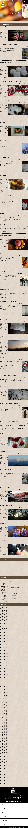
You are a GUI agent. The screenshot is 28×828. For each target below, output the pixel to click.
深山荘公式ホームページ (8, 824)
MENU (25, 1)
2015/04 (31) (4, 728)
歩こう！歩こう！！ (5, 140)
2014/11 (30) (4, 735)
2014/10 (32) (4, 737)
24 (16, 571)
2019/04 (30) (4, 656)
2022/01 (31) (4, 607)
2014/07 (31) (4, 741)
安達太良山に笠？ (5, 451)
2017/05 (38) (4, 690)
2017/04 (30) (4, 692)
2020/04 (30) (4, 638)
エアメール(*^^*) (5, 319)
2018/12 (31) (4, 662)
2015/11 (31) (4, 717)
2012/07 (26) (4, 777)
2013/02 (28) (4, 767)
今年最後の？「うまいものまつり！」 (10, 44)
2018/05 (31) (4, 673)
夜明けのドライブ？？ (6, 337)
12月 (1, 433)
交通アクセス (5, 820)
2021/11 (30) (4, 610)
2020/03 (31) (4, 640)
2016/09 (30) (4, 702)
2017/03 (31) (4, 693)
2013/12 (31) (4, 752)
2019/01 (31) (4, 661)
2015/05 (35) (4, 726)
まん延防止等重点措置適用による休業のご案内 (12, 587)
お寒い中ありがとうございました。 (9, 593)
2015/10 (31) (4, 719)
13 (8, 569)
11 (17, 567)
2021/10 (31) (4, 611)
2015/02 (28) (4, 731)
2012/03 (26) (4, 783)
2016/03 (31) (4, 711)
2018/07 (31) (4, 670)
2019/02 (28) (4, 659)
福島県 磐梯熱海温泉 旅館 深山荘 (7, 0)
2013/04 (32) (4, 764)
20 (8, 571)
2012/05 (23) (4, 780)
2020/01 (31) (4, 643)
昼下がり (3, 589)
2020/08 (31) (4, 632)
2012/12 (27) (4, 770)
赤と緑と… (3, 357)
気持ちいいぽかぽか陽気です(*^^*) (10, 403)
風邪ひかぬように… (5, 175)
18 (17, 569)
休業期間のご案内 (5, 586)
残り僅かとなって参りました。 (8, 590)
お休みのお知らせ (5, 592)
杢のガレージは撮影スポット (8, 581)
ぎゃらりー (4, 812)
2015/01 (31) (4, 732)
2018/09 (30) (4, 667)
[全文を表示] (3, 37)
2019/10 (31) (4, 647)
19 (19, 569)
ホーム (3, 804)
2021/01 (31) (4, 625)
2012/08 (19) (4, 776)
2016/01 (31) (4, 714)
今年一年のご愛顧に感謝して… (8, 375)
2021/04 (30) (4, 620)
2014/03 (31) (4, 747)
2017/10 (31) (4, 683)
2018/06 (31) (4, 671)
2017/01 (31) (4, 696)
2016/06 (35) (4, 707)
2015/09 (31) (4, 720)
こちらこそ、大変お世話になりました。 (11, 81)
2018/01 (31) (4, 679)
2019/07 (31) (4, 652)
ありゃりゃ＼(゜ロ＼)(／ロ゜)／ (9, 421)
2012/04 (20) (4, 782)
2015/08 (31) (4, 722)
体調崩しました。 (5, 289)
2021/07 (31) (4, 616)
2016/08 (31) (4, 704)
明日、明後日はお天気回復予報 (8, 595)
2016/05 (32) (4, 708)
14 (10, 569)
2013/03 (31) (4, 765)
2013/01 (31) (4, 768)
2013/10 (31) (4, 755)
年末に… (2, 271)
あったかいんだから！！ (7, 195)
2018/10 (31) (4, 665)
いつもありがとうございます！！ (9, 301)
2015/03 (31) (4, 729)
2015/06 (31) (4, 725)
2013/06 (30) (4, 761)
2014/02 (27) (4, 749)
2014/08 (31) (4, 740)
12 (19, 567)
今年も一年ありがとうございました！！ (11, 26)
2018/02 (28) (4, 677)
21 (10, 571)
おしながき (4, 808)
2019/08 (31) (4, 650)
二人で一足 (3, 523)
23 (14, 571)
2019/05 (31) (4, 655)
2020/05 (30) (4, 637)
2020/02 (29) (4, 641)
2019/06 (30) (4, 653)
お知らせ (3, 584)
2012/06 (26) (4, 779)
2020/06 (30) (4, 635)
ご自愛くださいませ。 (6, 599)
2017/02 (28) (4, 695)
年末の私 (2, 213)
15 (12, 569)
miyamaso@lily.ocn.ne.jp (16, 801)
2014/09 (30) (4, 738)
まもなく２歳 (4, 601)
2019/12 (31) (4, 644)
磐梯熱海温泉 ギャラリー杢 (14, 827)
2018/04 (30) (4, 674)
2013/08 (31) (4, 758)
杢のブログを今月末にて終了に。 (9, 598)
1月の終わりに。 (5, 580)
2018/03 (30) (4, 675)
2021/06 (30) (4, 617)
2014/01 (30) (4, 750)
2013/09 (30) (4, 756)
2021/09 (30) (4, 613)
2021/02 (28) (4, 623)
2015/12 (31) (4, 716)
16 (14, 569)
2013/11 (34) (4, 753)
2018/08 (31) (4, 668)
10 (16, 567)
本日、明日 (3, 224)
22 (12, 571)
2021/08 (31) (4, 614)
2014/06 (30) (4, 743)
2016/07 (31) (4, 705)
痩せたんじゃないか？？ (7, 62)
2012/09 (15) (4, 774)
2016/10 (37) (4, 701)
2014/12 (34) (4, 734)
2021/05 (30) (4, 619)
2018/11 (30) (4, 664)
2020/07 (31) (4, 634)
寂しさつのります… (5, 386)
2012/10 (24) (4, 773)
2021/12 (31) (4, 608)
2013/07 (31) (4, 759)
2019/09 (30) (4, 649)
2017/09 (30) (4, 684)
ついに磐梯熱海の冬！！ (7, 469)
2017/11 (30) (4, 681)
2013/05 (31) (4, 762)
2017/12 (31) (4, 680)
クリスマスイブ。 (5, 157)
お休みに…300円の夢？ (7, 505)
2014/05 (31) (4, 744)
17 (16, 569)
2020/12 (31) (4, 626)
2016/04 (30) (4, 710)
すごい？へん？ (4, 541)
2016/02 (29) (4, 713)
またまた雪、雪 (5, 596)
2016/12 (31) (4, 698)
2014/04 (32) (4, 746)
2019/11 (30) (4, 646)
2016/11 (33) (4, 699)
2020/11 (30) (4, 628)
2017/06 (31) (4, 689)
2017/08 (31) (4, 686)
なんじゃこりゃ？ (5, 487)
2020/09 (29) (4, 631)
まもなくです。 (4, 122)
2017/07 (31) (4, 687)
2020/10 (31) (4, 629)
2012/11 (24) (4, 771)
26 (19, 571)
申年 (1, 253)
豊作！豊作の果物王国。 (7, 235)
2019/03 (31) (4, 658)
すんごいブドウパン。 (6, 100)
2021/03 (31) (4, 622)
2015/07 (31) (4, 723)
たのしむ (4, 816)
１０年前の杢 (4, 583)
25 (17, 571)
